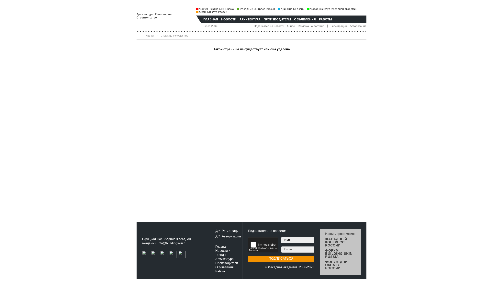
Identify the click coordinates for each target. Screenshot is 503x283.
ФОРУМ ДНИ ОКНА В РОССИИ (336, 265)
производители (277, 19)
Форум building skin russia (338, 254)
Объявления (224, 267)
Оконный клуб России (213, 11)
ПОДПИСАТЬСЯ (281, 258)
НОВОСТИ (228, 19)
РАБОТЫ (325, 19)
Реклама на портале (311, 25)
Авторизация (358, 25)
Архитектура (224, 259)
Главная (149, 35)
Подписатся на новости (269, 25)
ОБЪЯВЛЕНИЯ (305, 19)
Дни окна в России (292, 8)
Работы (220, 271)
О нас (291, 25)
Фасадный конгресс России (257, 8)
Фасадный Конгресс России (336, 242)
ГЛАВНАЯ (210, 19)
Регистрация (339, 25)
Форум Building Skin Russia (216, 8)
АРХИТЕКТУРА (250, 19)
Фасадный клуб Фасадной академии (333, 8)
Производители (226, 263)
